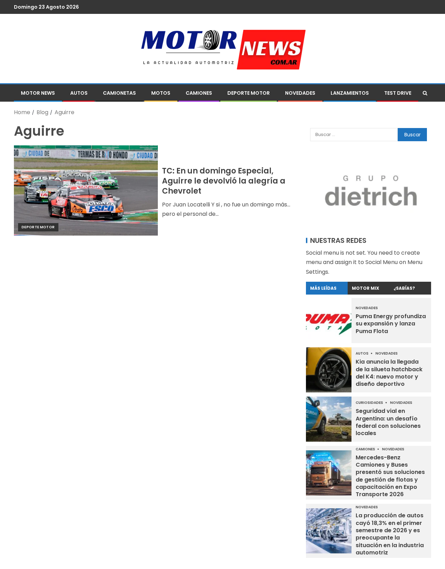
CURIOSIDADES (370, 402)
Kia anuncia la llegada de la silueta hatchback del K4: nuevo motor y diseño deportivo (389, 373)
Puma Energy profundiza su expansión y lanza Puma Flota (391, 323)
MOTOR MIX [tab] (365, 288)
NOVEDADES (300, 93)
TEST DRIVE (397, 93)
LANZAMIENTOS (350, 93)
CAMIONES (199, 93)
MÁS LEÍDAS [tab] (323, 288)
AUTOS (79, 93)
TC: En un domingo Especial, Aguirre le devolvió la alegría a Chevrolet (223, 181)
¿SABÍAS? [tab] (404, 288)
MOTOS (160, 93)
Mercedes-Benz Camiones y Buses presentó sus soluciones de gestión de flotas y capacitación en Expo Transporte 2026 (390, 475)
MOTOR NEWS (38, 93)
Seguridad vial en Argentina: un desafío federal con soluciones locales (388, 422)
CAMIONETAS (119, 93)
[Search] (425, 93)
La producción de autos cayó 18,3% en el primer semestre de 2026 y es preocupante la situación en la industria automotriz (390, 533)
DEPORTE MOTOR (248, 93)
